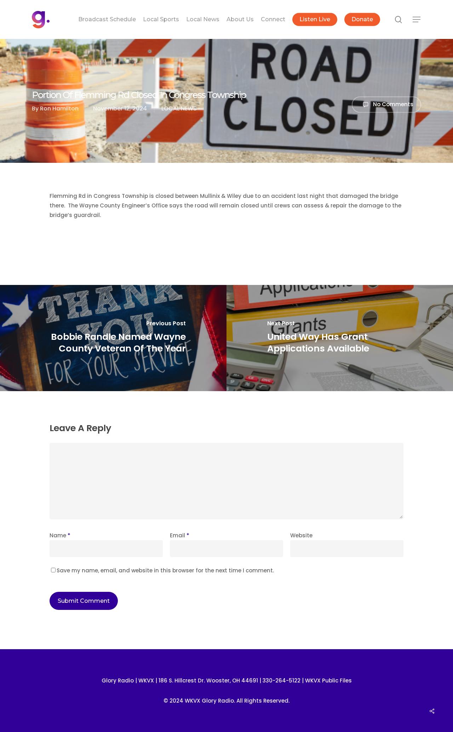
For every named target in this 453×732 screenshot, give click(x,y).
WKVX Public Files (328, 680)
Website (301, 535)
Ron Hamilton (59, 108)
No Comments (392, 104)
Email (179, 535)
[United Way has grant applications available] (339, 338)
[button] (417, 19)
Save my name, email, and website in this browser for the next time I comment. (165, 570)
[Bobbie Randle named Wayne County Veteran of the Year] (113, 338)
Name (60, 535)
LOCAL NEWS (179, 108)
